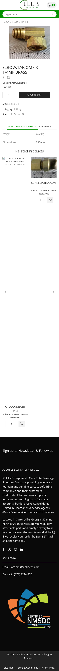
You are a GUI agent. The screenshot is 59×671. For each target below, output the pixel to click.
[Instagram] (15, 549)
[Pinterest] (15, 114)
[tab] (22, 126)
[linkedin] (19, 114)
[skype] (22, 114)
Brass (15, 22)
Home (6, 22)
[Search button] (53, 14)
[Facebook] (11, 114)
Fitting (24, 22)
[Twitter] (9, 549)
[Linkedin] (21, 549)
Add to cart (35, 95)
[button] (22, 424)
